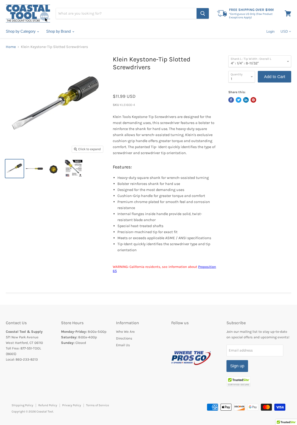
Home (11, 47)
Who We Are (125, 332)
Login (270, 31)
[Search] (203, 13)
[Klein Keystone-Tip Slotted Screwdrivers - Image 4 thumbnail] (74, 168)
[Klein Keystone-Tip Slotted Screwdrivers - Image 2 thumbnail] (34, 168)
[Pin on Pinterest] (253, 100)
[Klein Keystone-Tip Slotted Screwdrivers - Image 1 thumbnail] (14, 168)
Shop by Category (21, 31)
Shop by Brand (59, 31)
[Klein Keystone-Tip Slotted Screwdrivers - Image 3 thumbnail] (54, 168)
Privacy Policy (71, 405)
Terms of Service (97, 405)
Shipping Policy (22, 405)
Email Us (123, 345)
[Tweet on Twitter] (238, 100)
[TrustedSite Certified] (238, 382)
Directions (124, 338)
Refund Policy (47, 405)
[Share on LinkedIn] (246, 100)
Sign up (237, 366)
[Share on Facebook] (231, 100)
